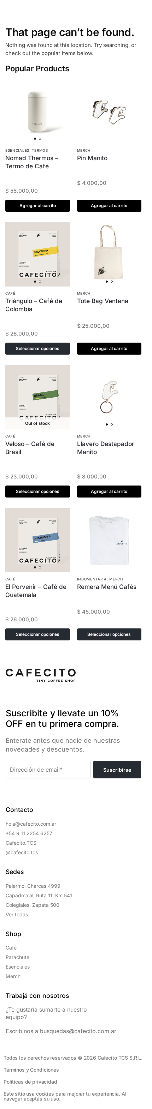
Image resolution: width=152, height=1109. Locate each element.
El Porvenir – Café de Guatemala (35, 590)
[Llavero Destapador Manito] (109, 397)
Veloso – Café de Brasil (29, 447)
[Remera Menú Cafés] (109, 540)
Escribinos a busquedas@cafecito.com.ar (61, 1031)
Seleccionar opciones (37, 348)
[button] (9, 9)
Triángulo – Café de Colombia (33, 304)
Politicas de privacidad (30, 1082)
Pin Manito (92, 158)
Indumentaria (92, 579)
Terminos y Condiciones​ (31, 1070)
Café (10, 293)
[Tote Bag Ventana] (109, 254)
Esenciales (17, 150)
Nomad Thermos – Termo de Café (31, 161)
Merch (84, 150)
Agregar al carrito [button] (37, 205)
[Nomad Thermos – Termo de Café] (37, 111)
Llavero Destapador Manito (105, 447)
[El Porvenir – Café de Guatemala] (37, 540)
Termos (40, 150)
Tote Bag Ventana (102, 301)
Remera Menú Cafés (106, 586)
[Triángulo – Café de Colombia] (37, 254)
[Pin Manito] (109, 111)
